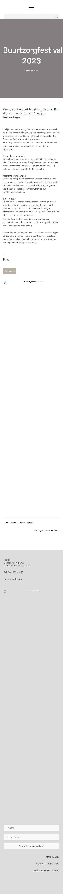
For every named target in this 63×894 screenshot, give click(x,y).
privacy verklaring (13, 579)
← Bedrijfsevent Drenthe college (18, 522)
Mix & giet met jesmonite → (47, 530)
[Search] (56, 16)
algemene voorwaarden (47, 863)
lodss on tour (31, 70)
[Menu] (31, 8)
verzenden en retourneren (46, 870)
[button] (9, 271)
